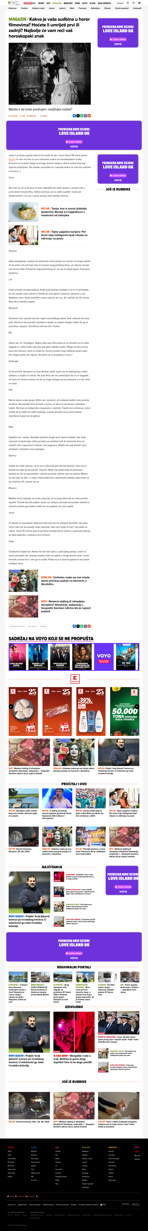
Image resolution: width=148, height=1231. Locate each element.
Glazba (57, 1158)
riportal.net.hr (86, 1215)
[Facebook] (74, 115)
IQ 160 (93, 3)
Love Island (58, 1169)
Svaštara (111, 1173)
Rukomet (34, 1155)
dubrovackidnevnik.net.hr (103, 1215)
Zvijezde (57, 1151)
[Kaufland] (74, 679)
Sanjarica (137, 1159)
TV (56, 1166)
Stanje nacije (12, 1169)
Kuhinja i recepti (38, 8)
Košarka (33, 1166)
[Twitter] (78, 115)
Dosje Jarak (11, 1173)
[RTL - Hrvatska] (126, 1204)
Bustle (12, 159)
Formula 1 (34, 1180)
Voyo (56, 1184)
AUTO (84, 3)
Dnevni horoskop (114, 1158)
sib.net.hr (49, 1215)
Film (56, 1155)
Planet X (111, 1169)
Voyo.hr (25, 1215)
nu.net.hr (129, 1215)
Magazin (57, 3)
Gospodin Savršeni (61, 1176)
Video (137, 1151)
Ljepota (52, 8)
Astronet (111, 1151)
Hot (48, 3)
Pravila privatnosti (62, 1204)
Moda (72, 8)
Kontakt (73, 1204)
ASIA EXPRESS (104, 3)
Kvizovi (111, 1176)
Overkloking (112, 1166)
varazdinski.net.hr (73, 1215)
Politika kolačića (48, 1204)
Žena (77, 3)
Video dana (112, 1180)
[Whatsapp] (81, 115)
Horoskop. (43, 626)
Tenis (32, 1169)
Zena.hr (17, 1215)
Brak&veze (13, 8)
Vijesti (9, 1151)
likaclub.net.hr (35, 1218)
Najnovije (137, 1155)
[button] (11, 646)
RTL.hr (10, 1215)
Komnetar (112, 1162)
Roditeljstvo (95, 8)
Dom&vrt (24, 8)
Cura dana (112, 1155)
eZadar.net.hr (118, 1215)
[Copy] (89, 115)
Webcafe (68, 3)
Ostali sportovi (35, 1173)
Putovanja (82, 8)
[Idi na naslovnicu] (14, 5)
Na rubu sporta (35, 1162)
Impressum (12, 1204)
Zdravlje (108, 8)
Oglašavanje (22, 1204)
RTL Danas (11, 1162)
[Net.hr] (136, 1204)
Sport (41, 3)
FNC (32, 1176)
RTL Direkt (11, 1166)
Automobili (137, 8)
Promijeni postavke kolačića (88, 1204)
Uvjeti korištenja (34, 1204)
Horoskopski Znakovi (17, 626)
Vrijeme (10, 1176)
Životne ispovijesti (122, 8)
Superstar (58, 1173)
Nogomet (34, 1151)
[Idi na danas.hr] (30, 3)
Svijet (9, 1155)
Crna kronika (11, 1158)
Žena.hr (32, 116)
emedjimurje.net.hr (36, 1215)
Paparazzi (58, 1162)
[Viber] (85, 115)
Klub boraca (34, 1158)
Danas (11, 1147)
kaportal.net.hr (60, 1215)
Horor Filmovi (32, 626)
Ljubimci (62, 8)
